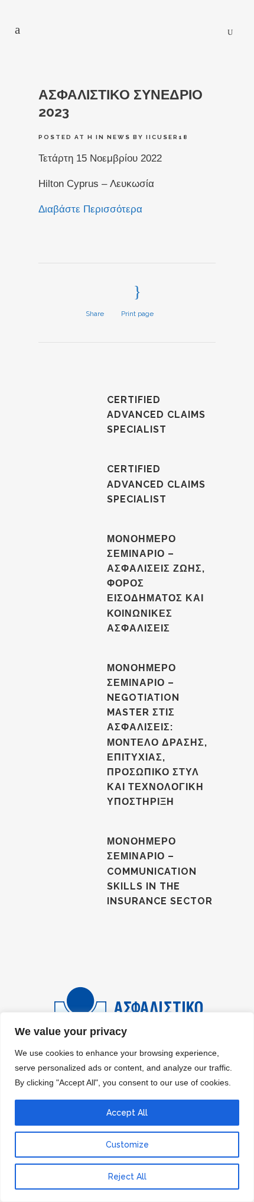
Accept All (127, 1112)
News (119, 137)
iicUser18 (167, 137)
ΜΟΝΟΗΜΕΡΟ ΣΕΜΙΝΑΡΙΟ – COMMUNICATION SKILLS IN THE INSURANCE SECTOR (160, 871)
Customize (127, 1144)
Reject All (127, 1176)
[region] (127, 1107)
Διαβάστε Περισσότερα (90, 209)
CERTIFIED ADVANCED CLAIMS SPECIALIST (156, 414)
